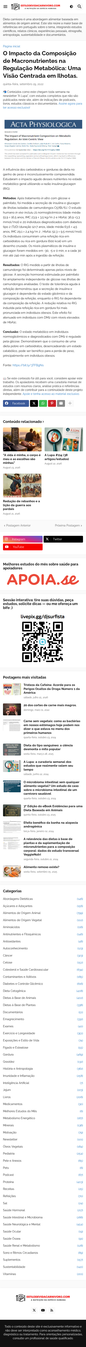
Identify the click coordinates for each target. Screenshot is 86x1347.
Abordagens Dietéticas (43, 898)
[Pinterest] (52, 403)
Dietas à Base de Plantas (43, 1005)
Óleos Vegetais (43, 1146)
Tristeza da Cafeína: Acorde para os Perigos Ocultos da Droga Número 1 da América (52, 688)
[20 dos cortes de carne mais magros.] (12, 709)
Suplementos (43, 1259)
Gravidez (43, 1061)
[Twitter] (34, 403)
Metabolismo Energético (43, 1118)
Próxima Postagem (67, 525)
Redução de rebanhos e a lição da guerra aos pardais (21, 505)
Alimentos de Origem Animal (43, 913)
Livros (43, 1097)
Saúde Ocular (43, 1231)
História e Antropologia (43, 1068)
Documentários (43, 1012)
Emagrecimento (43, 1019)
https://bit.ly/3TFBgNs (28, 365)
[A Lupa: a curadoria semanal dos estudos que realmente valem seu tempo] (12, 766)
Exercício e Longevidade (43, 1033)
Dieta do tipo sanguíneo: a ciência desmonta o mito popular (48, 747)
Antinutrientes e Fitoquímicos (43, 934)
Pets (43, 1167)
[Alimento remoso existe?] (12, 871)
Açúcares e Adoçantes (43, 906)
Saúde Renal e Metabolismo (43, 1245)
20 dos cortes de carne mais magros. (50, 705)
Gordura (43, 1054)
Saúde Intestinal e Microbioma (43, 1217)
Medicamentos (43, 1104)
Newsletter (43, 1139)
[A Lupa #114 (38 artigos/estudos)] (64, 439)
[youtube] (43, 1310)
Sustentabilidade (43, 1266)
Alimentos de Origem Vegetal (43, 920)
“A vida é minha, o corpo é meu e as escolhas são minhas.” (22, 459)
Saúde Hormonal (43, 1210)
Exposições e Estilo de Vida (43, 1040)
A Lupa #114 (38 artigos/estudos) (57, 457)
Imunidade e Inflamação (43, 1075)
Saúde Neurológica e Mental (43, 1224)
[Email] (61, 403)
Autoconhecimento (43, 948)
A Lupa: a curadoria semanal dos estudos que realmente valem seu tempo (48, 765)
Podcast (43, 1174)
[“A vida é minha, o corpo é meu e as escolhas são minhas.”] (22, 439)
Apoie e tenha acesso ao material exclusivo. (51, 393)
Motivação (43, 1132)
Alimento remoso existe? (41, 867)
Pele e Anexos (43, 1160)
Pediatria (43, 1153)
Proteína (43, 1182)
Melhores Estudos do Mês (43, 1111)
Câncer (43, 955)
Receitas (43, 1189)
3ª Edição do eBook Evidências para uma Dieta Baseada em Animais (53, 808)
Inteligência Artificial (43, 1083)
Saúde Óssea (43, 1238)
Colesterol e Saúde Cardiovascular (43, 969)
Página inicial (11, 46)
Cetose (43, 962)
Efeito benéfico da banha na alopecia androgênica (51, 824)
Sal (43, 1203)
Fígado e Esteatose (43, 1047)
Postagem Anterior (18, 525)
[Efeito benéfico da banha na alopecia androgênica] (12, 827)
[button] (5, 6)
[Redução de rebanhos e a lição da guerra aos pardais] (22, 485)
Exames (43, 1026)
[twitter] (34, 1310)
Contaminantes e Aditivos (43, 976)
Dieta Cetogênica (43, 991)
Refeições (43, 1196)
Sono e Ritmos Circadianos (43, 1252)
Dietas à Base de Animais (43, 997)
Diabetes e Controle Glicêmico (43, 983)
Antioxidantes (43, 941)
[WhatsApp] (43, 403)
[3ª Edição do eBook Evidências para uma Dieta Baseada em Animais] (12, 810)
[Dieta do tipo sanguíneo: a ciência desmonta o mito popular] (12, 750)
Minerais (43, 1125)
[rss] (51, 1310)
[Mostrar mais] (70, 403)
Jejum (43, 1090)
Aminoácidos (43, 927)
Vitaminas (43, 1274)
